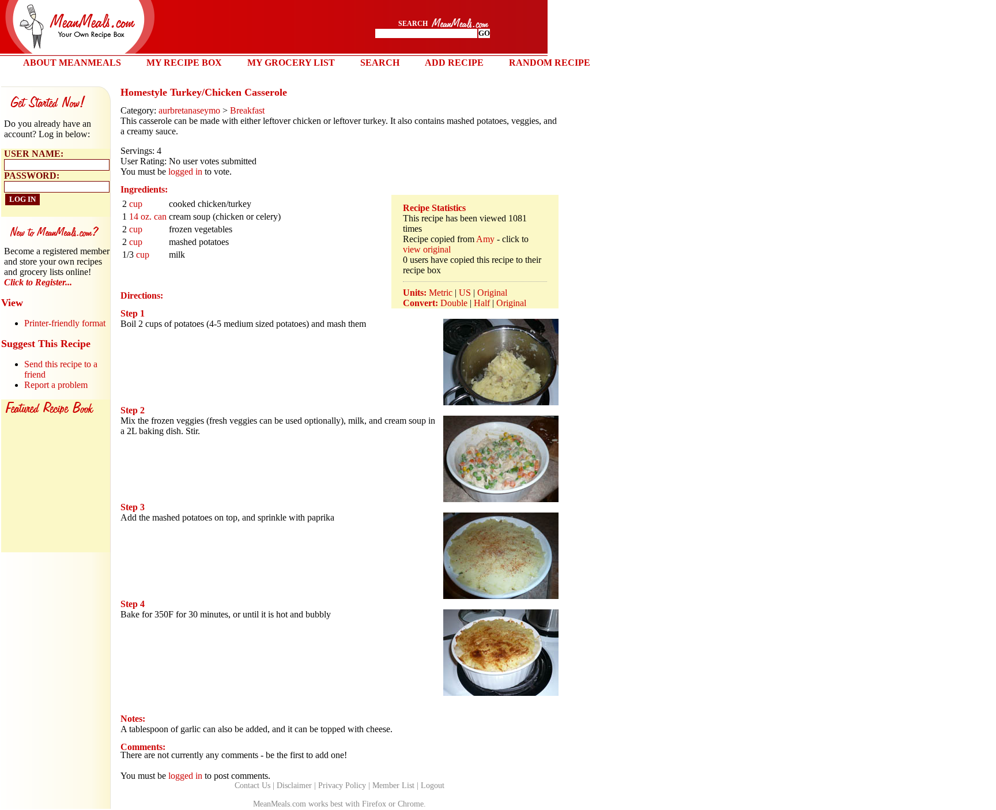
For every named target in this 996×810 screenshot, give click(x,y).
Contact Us (252, 785)
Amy (485, 239)
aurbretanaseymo (189, 110)
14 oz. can (148, 216)
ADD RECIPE (454, 62)
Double (453, 303)
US (465, 292)
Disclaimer (294, 785)
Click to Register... (38, 282)
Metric (440, 292)
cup (135, 204)
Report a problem (56, 385)
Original (492, 292)
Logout (432, 785)
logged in (185, 171)
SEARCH (379, 62)
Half (482, 303)
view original (427, 249)
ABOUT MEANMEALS (72, 62)
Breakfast (247, 110)
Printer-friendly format (64, 323)
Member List (393, 785)
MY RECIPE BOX (184, 62)
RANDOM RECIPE (549, 62)
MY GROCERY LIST (291, 62)
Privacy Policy (342, 785)
